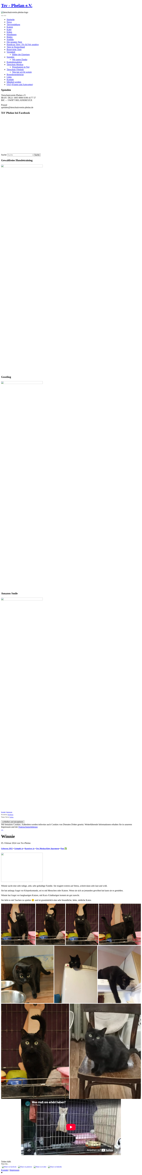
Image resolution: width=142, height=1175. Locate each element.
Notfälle (10, 39)
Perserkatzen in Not (20, 67)
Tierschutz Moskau (15, 64)
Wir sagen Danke (19, 59)
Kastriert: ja (29, 848)
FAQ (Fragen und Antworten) (20, 84)
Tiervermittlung (13, 24)
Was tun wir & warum (22, 72)
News (9, 22)
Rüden (9, 37)
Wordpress (10, 814)
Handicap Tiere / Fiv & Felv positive (23, 44)
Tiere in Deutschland (16, 47)
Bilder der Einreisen (21, 54)
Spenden (10, 57)
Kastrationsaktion (14, 62)
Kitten (9, 32)
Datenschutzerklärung (28, 827)
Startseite (11, 19)
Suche (4, 155)
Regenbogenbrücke (15, 74)
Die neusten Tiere (14, 42)
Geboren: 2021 (7, 848)
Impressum (9, 812)
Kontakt (10, 79)
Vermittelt (11, 52)
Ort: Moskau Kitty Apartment (47, 848)
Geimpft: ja (18, 848)
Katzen (10, 27)
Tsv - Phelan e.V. (16, 5)
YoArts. (11, 817)
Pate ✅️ (64, 848)
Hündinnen (12, 34)
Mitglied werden (14, 82)
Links (9, 77)
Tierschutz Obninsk (15, 69)
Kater (9, 29)
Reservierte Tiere (14, 49)
